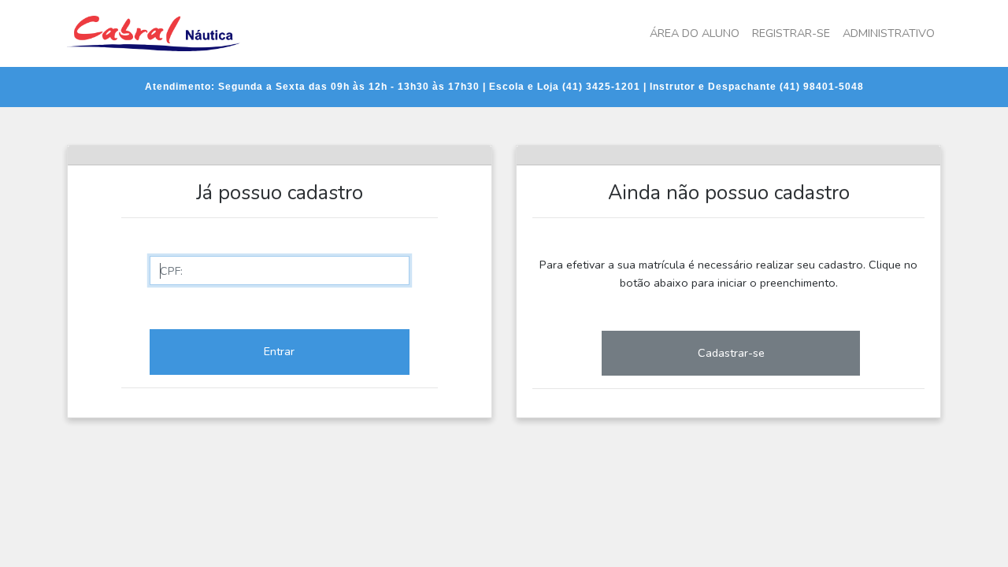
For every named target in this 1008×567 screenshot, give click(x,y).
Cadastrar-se (731, 353)
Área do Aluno (694, 33)
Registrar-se (791, 33)
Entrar (279, 351)
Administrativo (889, 33)
